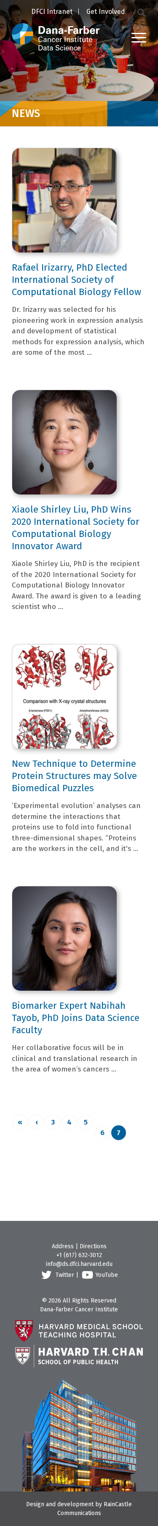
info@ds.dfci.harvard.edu (79, 1264)
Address (63, 1246)
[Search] (141, 12)
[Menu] (134, 37)
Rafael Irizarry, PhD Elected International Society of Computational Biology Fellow (76, 280)
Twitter (65, 1275)
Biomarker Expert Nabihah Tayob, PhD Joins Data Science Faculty (75, 1018)
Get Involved (105, 12)
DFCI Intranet (51, 12)
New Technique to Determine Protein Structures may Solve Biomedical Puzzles (74, 776)
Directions (93, 1246)
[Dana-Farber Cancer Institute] (55, 25)
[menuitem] (51, 12)
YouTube (107, 1275)
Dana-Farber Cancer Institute (79, 1309)
